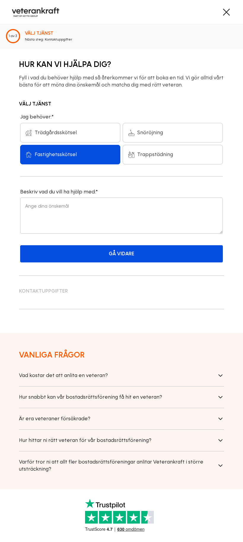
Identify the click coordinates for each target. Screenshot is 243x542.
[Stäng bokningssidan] (226, 12)
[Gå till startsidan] (35, 12)
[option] (70, 132)
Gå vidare (121, 253)
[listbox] (121, 143)
